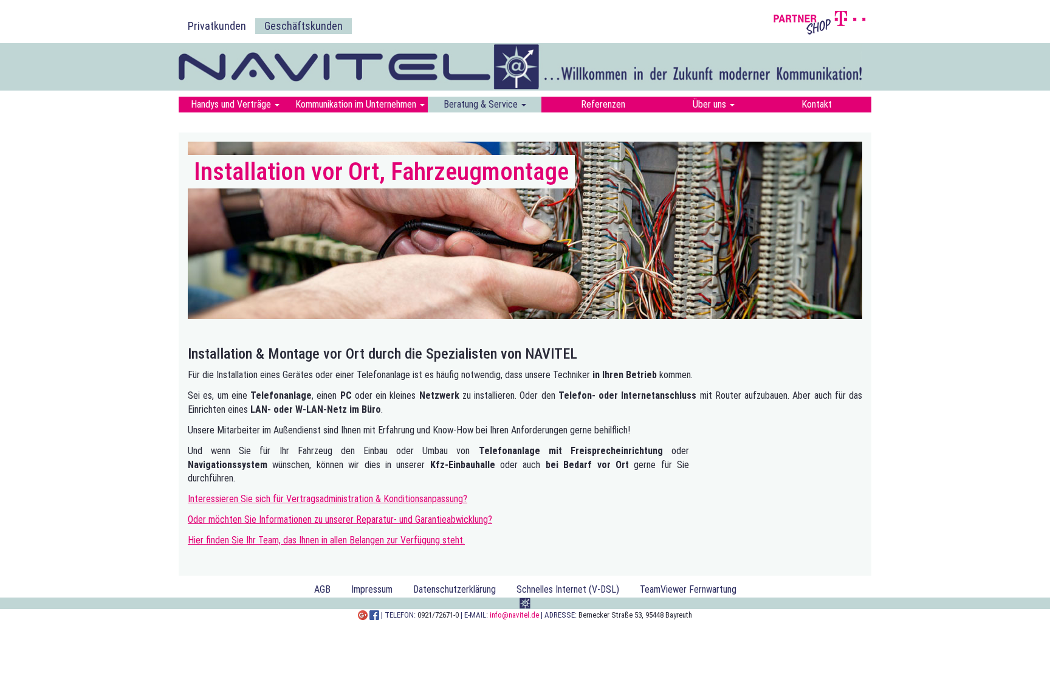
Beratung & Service (482, 104)
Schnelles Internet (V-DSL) (567, 589)
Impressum (372, 589)
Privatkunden (217, 25)
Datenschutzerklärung (454, 589)
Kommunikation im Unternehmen (357, 104)
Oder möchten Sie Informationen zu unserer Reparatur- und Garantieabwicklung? (340, 519)
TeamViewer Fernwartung (688, 589)
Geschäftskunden (303, 25)
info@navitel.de (514, 614)
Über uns (711, 104)
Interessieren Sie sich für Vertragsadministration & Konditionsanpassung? (327, 499)
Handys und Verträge (232, 104)
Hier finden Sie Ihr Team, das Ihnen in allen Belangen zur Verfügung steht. (326, 540)
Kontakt (816, 104)
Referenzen (603, 104)
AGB (322, 589)
